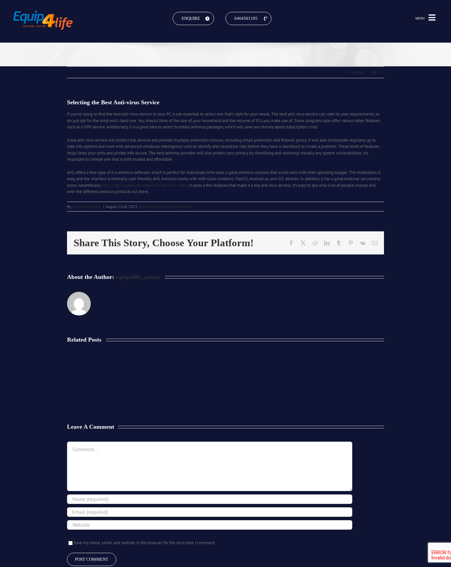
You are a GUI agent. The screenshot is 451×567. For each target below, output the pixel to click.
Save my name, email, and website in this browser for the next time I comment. (145, 543)
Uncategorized (154, 206)
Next (375, 72)
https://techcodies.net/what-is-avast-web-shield (145, 185)
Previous (357, 72)
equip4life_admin (86, 206)
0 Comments (180, 206)
